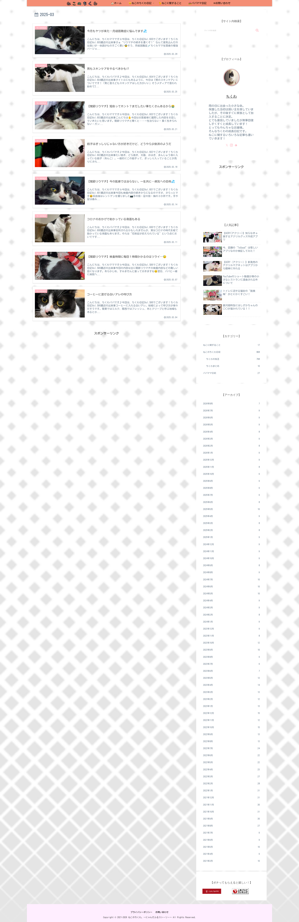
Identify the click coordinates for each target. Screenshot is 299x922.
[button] (257, 30)
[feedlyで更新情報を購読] (236, 145)
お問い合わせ (161, 912)
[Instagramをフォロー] (231, 145)
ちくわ (231, 96)
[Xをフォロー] (227, 145)
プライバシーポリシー (141, 912)
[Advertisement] (106, 358)
